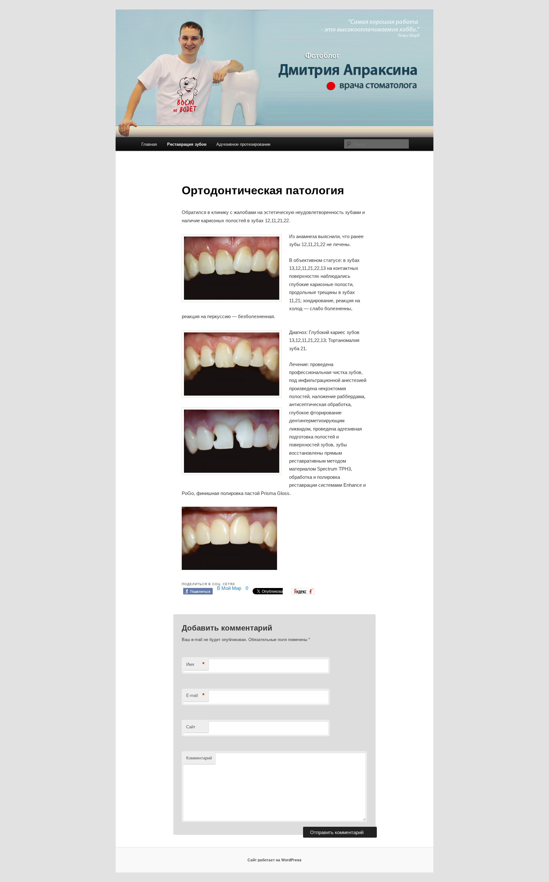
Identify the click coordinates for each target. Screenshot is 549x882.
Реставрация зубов (187, 144)
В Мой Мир (229, 588)
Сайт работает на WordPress (274, 860)
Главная (149, 144)
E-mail (195, 695)
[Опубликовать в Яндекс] (303, 592)
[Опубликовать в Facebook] (198, 592)
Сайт (190, 727)
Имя (195, 664)
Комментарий (199, 758)
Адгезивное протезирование (243, 144)
